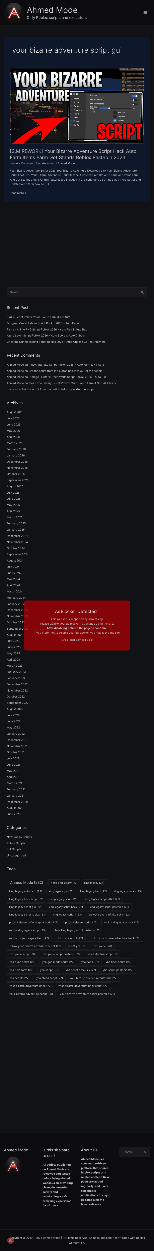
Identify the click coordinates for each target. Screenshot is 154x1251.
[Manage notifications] (10, 1240)
